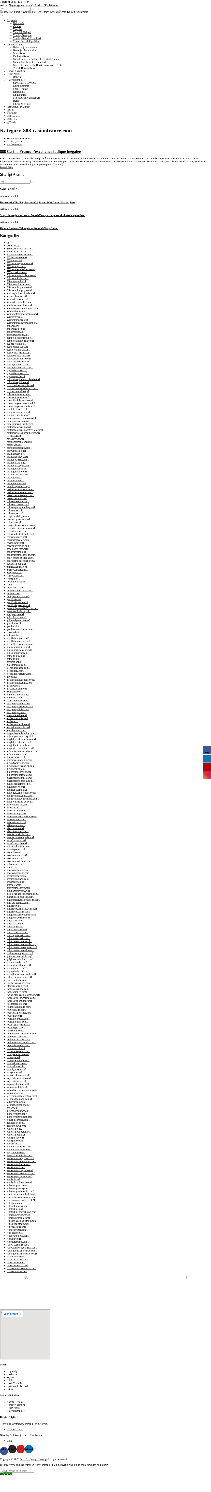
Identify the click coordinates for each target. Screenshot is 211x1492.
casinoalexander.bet (17, 456)
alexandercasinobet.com (20, 302)
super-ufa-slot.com (17, 1087)
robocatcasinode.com (18, 989)
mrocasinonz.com (16, 822)
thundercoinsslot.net (18, 1113)
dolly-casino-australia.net (20, 557)
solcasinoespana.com (18, 1051)
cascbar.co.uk (14, 444)
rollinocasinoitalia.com (19, 1006)
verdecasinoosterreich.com (21, 1173)
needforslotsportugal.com (20, 837)
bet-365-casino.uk (17, 343)
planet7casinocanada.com (20, 896)
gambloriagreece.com (18, 605)
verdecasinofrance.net (18, 1164)
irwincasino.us (15, 691)
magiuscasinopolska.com (20, 780)
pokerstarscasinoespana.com (22, 947)
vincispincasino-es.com (19, 1182)
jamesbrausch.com (17, 715)
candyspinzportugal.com (20, 424)
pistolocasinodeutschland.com (23, 893)
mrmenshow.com (16, 819)
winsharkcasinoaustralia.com (22, 1220)
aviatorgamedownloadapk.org (23, 322)
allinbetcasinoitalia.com (19, 305)
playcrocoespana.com (18, 911)
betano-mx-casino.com (19, 352)
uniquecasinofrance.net (19, 1149)
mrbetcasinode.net (17, 810)
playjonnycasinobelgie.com (21, 914)
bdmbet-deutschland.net (20, 337)
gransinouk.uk (15, 623)
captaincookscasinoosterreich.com (25, 430)
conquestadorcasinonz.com (21, 525)
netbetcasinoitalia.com (19, 846)
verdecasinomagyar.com (20, 1170)
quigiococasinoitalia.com (20, 959)
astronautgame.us (16, 311)
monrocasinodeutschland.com (23, 798)
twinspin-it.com (15, 1137)
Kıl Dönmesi (20, 94)
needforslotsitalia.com (18, 834)
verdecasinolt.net (16, 1167)
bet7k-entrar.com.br (17, 346)
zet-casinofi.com (16, 1256)
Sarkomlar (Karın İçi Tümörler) (29, 62)
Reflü (16, 100)
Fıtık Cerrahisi (20, 88)
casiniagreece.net (16, 453)
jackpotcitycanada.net (18, 703)
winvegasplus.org (16, 1226)
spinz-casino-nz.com (18, 1075)
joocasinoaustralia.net (18, 727)
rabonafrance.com (17, 968)
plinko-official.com (17, 932)
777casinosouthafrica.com (21, 269)
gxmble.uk (13, 626)
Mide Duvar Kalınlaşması (26, 97)
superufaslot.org (16, 1093)
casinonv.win (14, 477)
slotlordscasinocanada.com (21, 1042)
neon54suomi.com (17, 843)
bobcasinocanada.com (19, 394)
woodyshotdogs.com (18, 1235)
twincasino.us (14, 1128)
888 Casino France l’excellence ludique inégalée (40, 151)
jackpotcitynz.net (16, 712)
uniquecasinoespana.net (19, 1146)
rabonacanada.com (17, 962)
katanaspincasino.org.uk (20, 736)
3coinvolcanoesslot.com (20, 254)
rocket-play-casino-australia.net (23, 994)
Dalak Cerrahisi (21, 85)
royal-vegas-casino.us (18, 1024)
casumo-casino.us (16, 483)
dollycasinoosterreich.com (21, 560)
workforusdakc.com (18, 1241)
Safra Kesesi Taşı (22, 103)
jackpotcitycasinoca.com (20, 706)
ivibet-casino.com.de (18, 694)
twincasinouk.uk (16, 1134)
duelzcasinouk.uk (16, 563)
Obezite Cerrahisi (16, 71)
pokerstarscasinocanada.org (21, 944)
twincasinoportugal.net (19, 1131)
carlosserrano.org (16, 438)
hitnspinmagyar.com (18, 653)
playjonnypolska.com (18, 917)
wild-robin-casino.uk (18, 1206)
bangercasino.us (16, 331)
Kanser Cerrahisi (15, 44)
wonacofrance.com (17, 1229)
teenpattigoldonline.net (19, 1104)
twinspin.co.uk (15, 1140)
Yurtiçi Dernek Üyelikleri (26, 41)
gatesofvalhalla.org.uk (19, 611)
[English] (12, 112)
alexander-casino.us (17, 299)
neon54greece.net (16, 840)
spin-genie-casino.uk (18, 1054)
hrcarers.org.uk (15, 661)
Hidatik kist (19, 91)
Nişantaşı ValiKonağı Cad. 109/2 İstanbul (34, 5)
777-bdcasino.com (17, 257)
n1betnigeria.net (16, 825)
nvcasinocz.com (16, 858)
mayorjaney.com (16, 786)
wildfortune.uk (15, 1209)
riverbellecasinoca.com (19, 983)
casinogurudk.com (17, 471)
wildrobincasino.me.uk (19, 1214)
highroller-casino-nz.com (20, 644)
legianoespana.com (17, 754)
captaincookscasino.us (19, 427)
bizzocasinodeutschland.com (22, 388)
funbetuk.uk (13, 593)
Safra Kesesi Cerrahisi (24, 82)
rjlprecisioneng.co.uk (18, 986)
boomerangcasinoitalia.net (21, 406)
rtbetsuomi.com (15, 1030)
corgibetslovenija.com (19, 540)
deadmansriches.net (17, 548)
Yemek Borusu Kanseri (25, 68)
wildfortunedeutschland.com (22, 1212)
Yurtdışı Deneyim (22, 35)
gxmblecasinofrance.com (20, 629)
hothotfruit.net (15, 658)
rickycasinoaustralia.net (19, 977)
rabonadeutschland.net (19, 965)
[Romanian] (13, 115)
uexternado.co (15, 1143)
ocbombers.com (15, 864)
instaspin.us (13, 685)
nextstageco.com (16, 849)
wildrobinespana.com (18, 1217)
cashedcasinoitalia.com (19, 447)
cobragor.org (14, 522)
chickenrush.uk (15, 510)
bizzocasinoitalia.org (18, 391)
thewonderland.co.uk (18, 1110)
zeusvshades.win (16, 1262)
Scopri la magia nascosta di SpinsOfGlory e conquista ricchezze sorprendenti (42, 215)
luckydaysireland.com (19, 763)
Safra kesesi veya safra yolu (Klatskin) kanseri (37, 59)
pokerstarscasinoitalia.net (20, 950)
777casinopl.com (16, 266)
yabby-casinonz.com (18, 1244)
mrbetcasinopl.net (16, 813)
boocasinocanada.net (18, 397)
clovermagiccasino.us (18, 519)
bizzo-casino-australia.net (20, 385)
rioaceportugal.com (17, 980)
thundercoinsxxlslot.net (19, 1116)
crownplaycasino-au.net (20, 545)
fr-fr (9, 584)
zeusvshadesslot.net (17, 1265)
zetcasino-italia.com (17, 1259)
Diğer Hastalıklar (15, 79)
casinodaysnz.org (16, 462)
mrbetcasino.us (15, 807)
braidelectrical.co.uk (18, 409)
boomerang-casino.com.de (21, 403)
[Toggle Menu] (1, 15)
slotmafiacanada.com (18, 1045)
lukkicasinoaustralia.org (19, 771)
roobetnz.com (14, 1015)
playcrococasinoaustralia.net (22, 908)
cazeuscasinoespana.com (20, 495)
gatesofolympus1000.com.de (22, 608)
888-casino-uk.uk (16, 281)
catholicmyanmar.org (18, 486)
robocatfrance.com (17, 991)
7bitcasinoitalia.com (18, 278)
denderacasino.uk (16, 551)
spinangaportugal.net (18, 1060)
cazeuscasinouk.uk (17, 498)
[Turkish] (12, 122)
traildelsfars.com (16, 1122)
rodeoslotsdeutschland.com (21, 997)
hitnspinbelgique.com (18, 647)
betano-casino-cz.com (18, 349)
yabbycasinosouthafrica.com (22, 1247)
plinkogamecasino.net (18, 935)
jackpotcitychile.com (18, 709)
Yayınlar (17, 29)
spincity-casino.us (16, 1069)
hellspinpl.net (14, 635)
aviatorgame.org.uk (17, 319)
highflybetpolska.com (18, 641)
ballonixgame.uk (16, 328)
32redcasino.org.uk (17, 251)
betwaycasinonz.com (18, 364)
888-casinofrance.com (18, 138)
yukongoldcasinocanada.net (22, 1250)
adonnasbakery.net (17, 296)
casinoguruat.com (16, 468)
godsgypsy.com (15, 614)
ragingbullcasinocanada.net (21, 974)
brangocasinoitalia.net (18, 415)
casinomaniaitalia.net (18, 474)
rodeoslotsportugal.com (19, 1000)
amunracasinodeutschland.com (23, 308)
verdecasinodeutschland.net (21, 1161)
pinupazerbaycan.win (18, 890)
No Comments (14, 144)
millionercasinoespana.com (21, 792)
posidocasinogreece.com (20, 953)
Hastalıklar (13, 632)
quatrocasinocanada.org (19, 956)
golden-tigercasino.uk (18, 620)
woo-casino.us (15, 1232)
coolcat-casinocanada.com (21, 528)
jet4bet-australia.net (17, 718)
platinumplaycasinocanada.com (23, 899)
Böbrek (17, 76)
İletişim (10, 109)
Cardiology (14, 435)
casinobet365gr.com (18, 459)
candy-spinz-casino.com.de (21, 418)
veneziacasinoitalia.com (19, 1155)
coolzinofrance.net (17, 537)
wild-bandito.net (16, 1203)
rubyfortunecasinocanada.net (22, 1033)
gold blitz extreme (17, 617)
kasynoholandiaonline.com (21, 733)
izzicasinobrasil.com (18, 700)
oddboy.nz (13, 867)
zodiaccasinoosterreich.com (21, 1268)
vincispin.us (13, 1179)
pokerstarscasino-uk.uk (19, 941)
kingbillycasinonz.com (19, 742)
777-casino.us (14, 260)
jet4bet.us (12, 721)
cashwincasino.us (16, 450)
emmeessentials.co (17, 566)
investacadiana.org (17, 688)
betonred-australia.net (18, 355)
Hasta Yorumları (15, 1383)
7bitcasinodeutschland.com (21, 275)
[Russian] (12, 119)
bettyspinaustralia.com (19, 358)
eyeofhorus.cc (14, 572)
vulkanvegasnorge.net (19, 1188)
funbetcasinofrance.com (20, 590)
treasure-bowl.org (16, 1125)
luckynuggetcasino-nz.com (21, 766)
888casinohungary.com (19, 290)
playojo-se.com (15, 920)
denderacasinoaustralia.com (21, 554)
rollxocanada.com (16, 1009)
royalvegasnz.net (16, 1027)
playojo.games (15, 923)
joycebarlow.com (16, 730)
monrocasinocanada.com (20, 795)
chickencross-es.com (18, 504)
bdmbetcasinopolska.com (20, 340)
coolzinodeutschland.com (20, 534)
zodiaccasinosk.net (17, 1271)
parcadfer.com (15, 884)
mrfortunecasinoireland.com (22, 816)
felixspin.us (13, 578)
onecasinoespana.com (18, 873)
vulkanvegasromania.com (20, 1191)
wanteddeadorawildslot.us (21, 1194)
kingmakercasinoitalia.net (20, 748)
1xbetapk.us (13, 245)
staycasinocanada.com (19, 1078)
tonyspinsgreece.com (18, 1119)
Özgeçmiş (12, 20)
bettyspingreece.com (18, 361)
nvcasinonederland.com (19, 861)
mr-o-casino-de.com (18, 804)
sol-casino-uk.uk (16, 1048)
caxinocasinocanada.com (20, 489)
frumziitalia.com (16, 587)
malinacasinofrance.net (19, 783)
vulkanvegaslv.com (17, 1185)
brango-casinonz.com (18, 412)
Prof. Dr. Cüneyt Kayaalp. (33, 1459)
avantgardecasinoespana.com (22, 314)
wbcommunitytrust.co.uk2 (21, 1200)
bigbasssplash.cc (16, 376)
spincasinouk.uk (16, 1066)
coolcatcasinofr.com (18, 531)
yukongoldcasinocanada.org (22, 1253)
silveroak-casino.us (17, 1036)
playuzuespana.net (17, 929)
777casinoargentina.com (20, 263)
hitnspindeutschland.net (19, 650)
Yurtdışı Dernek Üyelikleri (27, 38)
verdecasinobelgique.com (20, 1158)
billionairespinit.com (18, 382)
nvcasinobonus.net (17, 855)
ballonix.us (13, 325)
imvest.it (12, 676)
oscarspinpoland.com (18, 878)
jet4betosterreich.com (18, 724)
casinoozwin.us (15, 480)
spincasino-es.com (17, 1063)
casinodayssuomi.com (19, 465)
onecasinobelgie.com (18, 870)
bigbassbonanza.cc (17, 370)
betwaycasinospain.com (20, 367)
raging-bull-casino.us (18, 971)
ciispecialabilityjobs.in (19, 516)
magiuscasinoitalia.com (19, 777)
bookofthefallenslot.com (20, 400)
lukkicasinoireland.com (19, 774)
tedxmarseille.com (17, 1101)
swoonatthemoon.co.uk (19, 1099)
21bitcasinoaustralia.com (20, 248)
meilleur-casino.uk (17, 789)
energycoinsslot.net (17, 569)
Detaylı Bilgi (6, 167)
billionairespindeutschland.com (23, 379)
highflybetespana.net (18, 638)
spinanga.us (13, 1057)
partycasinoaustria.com (19, 887)
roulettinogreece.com (18, 1018)
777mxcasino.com (17, 272)
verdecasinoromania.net (19, 1176)
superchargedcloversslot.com (22, 1090)
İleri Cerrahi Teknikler (18, 106)
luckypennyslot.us (17, 768)
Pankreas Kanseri (22, 56)
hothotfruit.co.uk (16, 655)
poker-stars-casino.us (18, 938)
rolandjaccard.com (17, 1003)
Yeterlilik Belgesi (22, 32)
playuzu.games (15, 926)
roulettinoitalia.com (17, 1021)
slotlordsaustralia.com (18, 1039)
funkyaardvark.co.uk (18, 596)
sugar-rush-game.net (18, 1084)
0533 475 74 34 (20, 1)
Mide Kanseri (20, 53)
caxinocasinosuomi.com (20, 492)
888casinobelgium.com (19, 287)
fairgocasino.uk (15, 575)
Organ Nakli (13, 74)
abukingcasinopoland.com (21, 293)
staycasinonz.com (16, 1081)
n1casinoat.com (15, 828)
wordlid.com (14, 1238)
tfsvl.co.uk (13, 1107)
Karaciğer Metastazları (25, 50)
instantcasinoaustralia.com (21, 679)
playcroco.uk (14, 905)
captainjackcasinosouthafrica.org (24, 432)
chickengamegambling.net (21, 507)
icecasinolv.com (15, 670)
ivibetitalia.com (15, 697)
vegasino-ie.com (16, 1152)
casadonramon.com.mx (19, 441)
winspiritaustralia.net (18, 1223)
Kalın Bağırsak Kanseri (25, 47)
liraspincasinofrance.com (20, 760)
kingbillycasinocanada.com (21, 739)
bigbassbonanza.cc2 (18, 373)
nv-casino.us (14, 852)
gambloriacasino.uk (17, 602)
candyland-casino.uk (18, 421)
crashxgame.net (15, 542)
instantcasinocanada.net (19, 682)
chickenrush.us (15, 513)
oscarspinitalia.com (17, 876)
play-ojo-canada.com (18, 902)
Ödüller (17, 26)
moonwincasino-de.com (20, 801)
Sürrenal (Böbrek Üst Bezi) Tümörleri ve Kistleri (38, 65)
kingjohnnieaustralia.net (20, 745)
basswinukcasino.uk (18, 334)
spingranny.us (14, 1072)
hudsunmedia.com (17, 664)
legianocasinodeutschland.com (23, 751)
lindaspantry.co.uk (17, 757)
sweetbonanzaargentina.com (22, 1096)
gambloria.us (14, 599)
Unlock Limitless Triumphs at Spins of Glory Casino (29, 228)
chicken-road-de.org (18, 501)
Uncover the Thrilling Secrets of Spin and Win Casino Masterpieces (37, 202)
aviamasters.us (15, 317)
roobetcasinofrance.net (19, 1012)
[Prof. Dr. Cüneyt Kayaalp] (14, 11)
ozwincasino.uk (15, 881)
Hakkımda (18, 23)
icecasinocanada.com (18, 667)
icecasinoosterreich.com (20, 673)
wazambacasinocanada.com (22, 1197)
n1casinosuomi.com (18, 831)
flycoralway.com (16, 581)
